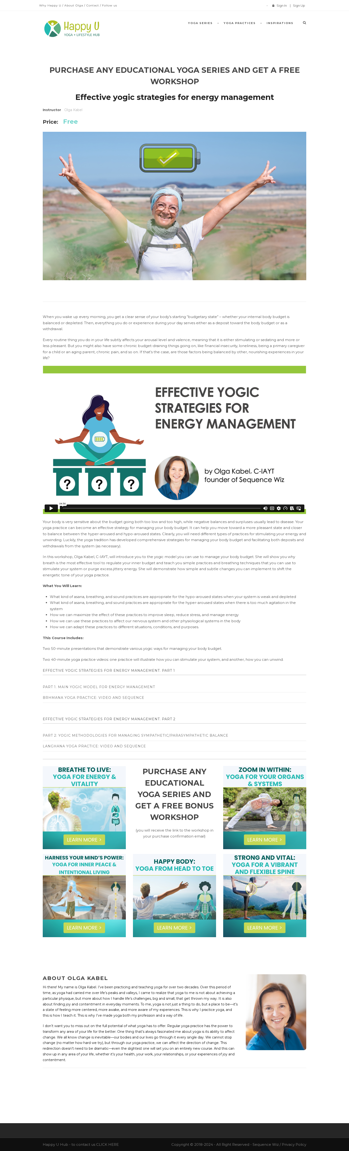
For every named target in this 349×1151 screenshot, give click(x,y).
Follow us (109, 5)
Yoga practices (240, 23)
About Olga (73, 5)
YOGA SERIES (200, 23)
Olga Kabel (73, 110)
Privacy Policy (294, 1144)
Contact (92, 5)
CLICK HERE (107, 1144)
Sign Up (299, 5)
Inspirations (280, 23)
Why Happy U (50, 5)
